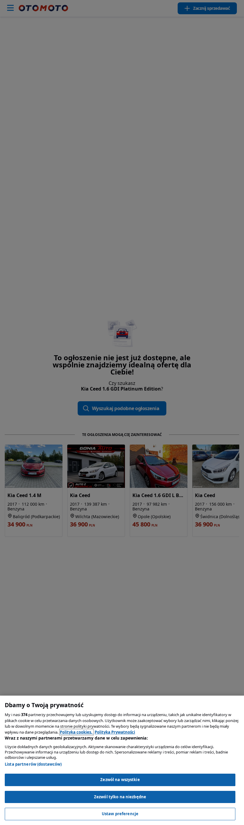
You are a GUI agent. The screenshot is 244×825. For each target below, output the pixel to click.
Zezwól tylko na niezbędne (120, 796)
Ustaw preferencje (120, 813)
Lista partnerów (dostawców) (33, 764)
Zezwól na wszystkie (120, 779)
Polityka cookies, (76, 732)
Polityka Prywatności (115, 732)
